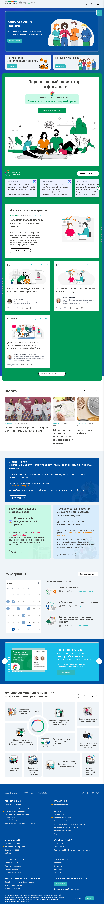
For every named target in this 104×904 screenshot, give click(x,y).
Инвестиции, (58, 423)
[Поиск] (86, 4)
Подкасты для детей (13, 873)
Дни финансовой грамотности (66, 821)
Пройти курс (16, 498)
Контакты (57, 873)
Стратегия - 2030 (12, 850)
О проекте (12, 44)
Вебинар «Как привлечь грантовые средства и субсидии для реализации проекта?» (75, 619)
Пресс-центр (59, 869)
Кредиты (37, 215)
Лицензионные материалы (64, 834)
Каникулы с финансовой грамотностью (69, 824)
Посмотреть (66, 673)
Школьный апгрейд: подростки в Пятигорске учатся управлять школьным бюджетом (26, 429)
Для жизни (83, 606)
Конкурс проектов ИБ (13, 885)
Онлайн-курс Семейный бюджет (12, 819)
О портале (58, 863)
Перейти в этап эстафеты (52, 110)
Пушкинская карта (12, 869)
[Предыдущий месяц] (32, 583)
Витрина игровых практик (64, 831)
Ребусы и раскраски (13, 866)
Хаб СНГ (8, 853)
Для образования (86, 591)
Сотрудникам (59, 847)
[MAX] (97, 792)
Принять (89, 898)
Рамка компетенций (62, 805)
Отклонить (79, 898)
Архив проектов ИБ (12, 889)
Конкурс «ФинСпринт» (68, 587)
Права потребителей (39, 265)
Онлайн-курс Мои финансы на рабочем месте (72, 850)
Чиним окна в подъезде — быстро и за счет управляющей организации (25, 290)
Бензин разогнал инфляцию (85, 432)
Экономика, (9, 423)
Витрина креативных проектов (66, 827)
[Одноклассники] (87, 792)
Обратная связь (60, 884)
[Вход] (98, 4)
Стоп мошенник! (11, 863)
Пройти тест (17, 552)
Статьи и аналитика (13, 805)
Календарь (58, 866)
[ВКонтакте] (82, 792)
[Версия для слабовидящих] (92, 4)
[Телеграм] (92, 792)
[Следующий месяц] (38, 583)
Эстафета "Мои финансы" (15, 811)
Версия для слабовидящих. (66, 889)
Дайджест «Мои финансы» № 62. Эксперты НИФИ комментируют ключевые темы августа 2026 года (24, 345)
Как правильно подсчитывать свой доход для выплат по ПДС (76, 290)
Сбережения (92, 265)
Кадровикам (58, 843)
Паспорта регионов (12, 843)
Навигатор (58, 811)
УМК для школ (59, 814)
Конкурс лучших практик (70, 57)
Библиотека (58, 808)
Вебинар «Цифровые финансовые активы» (78, 602)
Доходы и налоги (41, 319)
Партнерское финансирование (17, 814)
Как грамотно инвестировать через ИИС (23, 59)
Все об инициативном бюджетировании (21, 882)
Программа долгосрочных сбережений (20, 808)
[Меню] (99, 13)
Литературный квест (62, 818)
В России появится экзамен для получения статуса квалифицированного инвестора (63, 436)
